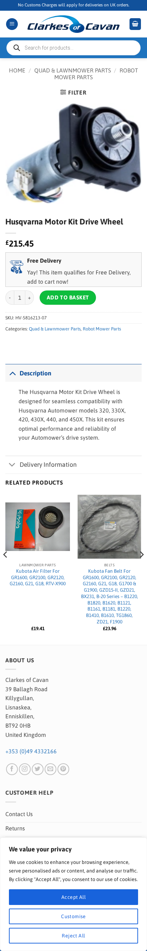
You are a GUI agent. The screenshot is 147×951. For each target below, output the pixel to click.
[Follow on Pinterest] (63, 769)
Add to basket (68, 297)
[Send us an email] (50, 769)
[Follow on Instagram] (25, 769)
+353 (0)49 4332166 (31, 751)
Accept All (73, 897)
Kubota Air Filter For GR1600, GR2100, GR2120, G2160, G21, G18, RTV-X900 (38, 577)
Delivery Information (48, 464)
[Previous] (5, 569)
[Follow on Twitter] (38, 769)
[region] (73, 894)
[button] (12, 24)
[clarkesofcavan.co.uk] (73, 24)
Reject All (73, 936)
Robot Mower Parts (102, 329)
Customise (73, 916)
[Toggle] (12, 373)
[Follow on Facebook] (12, 769)
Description (35, 373)
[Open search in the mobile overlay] (73, 47)
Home (17, 70)
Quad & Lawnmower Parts (72, 70)
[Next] (141, 569)
